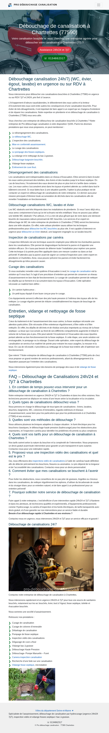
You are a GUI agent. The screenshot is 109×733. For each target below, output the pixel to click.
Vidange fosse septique (23, 665)
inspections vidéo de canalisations (48, 461)
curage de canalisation (80, 271)
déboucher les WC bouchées (43, 229)
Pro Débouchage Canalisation (35, 5)
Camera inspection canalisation (27, 657)
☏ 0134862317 (54, 58)
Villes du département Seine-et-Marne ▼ (54, 710)
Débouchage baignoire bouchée (27, 160)
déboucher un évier (31, 232)
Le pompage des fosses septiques (28, 152)
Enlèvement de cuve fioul (24, 167)
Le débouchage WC (21, 137)
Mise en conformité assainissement (28, 144)
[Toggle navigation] (98, 5)
